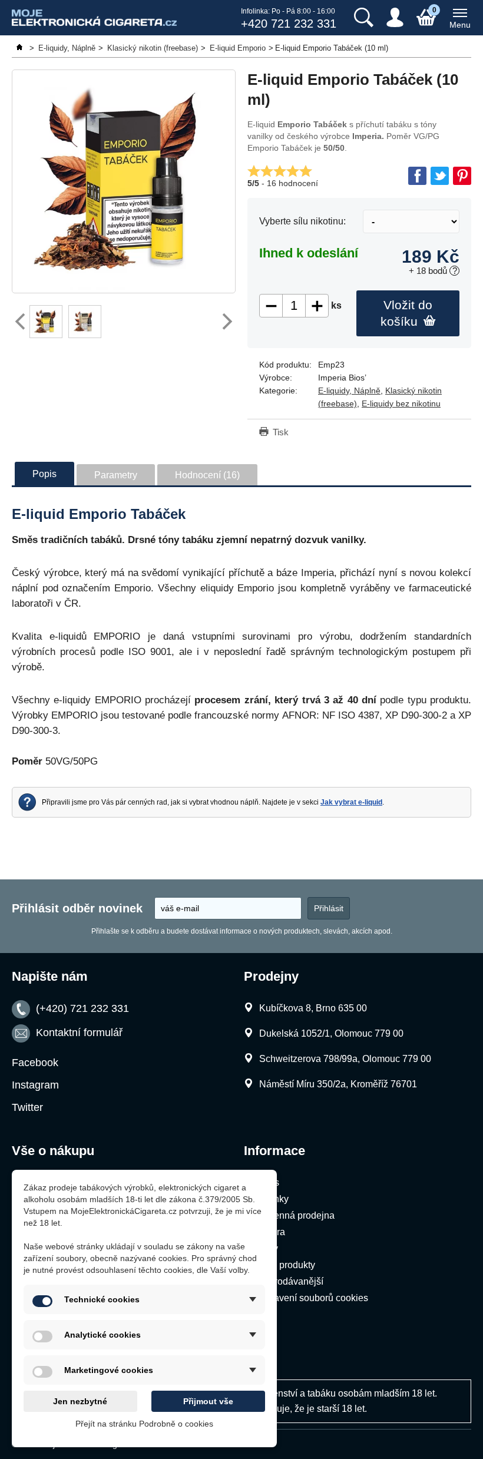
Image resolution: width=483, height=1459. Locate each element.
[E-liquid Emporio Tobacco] (46, 321)
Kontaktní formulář (79, 1032)
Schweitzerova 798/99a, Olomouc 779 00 (345, 1059)
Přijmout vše (208, 1401)
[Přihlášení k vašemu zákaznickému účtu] (395, 17)
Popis (44, 474)
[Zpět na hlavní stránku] (20, 48)
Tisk (281, 432)
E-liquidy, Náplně (349, 390)
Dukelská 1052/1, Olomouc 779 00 (331, 1033)
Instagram (35, 1085)
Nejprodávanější (288, 1281)
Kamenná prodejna (294, 1215)
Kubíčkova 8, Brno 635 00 (313, 1008)
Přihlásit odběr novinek (77, 908)
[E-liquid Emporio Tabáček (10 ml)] (124, 181)
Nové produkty (284, 1265)
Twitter (27, 1107)
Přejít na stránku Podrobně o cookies (144, 1423)
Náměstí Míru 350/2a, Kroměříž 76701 (338, 1084)
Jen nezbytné (80, 1401)
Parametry (115, 475)
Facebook (35, 1062)
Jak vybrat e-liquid (351, 802)
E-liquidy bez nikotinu (401, 403)
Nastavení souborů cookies (311, 1298)
